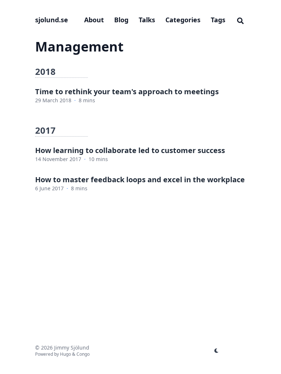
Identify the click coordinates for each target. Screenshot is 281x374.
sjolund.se (51, 19)
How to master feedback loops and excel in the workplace (140, 179)
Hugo (65, 354)
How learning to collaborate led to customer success (130, 150)
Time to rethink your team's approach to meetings (127, 91)
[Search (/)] (240, 20)
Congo (83, 354)
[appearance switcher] (216, 350)
